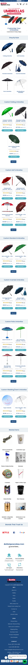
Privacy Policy (14, 621)
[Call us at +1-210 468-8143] (23, 4)
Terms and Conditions (14, 626)
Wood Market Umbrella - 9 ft (7, 366)
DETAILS (22, 1)
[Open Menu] (26, 4)
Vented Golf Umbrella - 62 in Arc (7, 215)
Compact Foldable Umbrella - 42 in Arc (7, 120)
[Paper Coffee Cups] (20, 474)
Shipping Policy (14, 629)
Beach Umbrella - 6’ (7, 339)
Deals (14, 598)
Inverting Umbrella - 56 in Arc (7, 298)
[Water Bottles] (7, 490)
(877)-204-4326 (16, 644)
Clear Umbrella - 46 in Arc (20, 408)
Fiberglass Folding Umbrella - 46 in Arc (21, 120)
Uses (14, 611)
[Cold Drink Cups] (20, 439)
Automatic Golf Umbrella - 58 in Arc (20, 189)
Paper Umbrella (7, 407)
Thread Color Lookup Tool (14, 606)
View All (13, 161)
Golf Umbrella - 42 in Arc (20, 215)
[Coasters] (7, 474)
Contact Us (14, 609)
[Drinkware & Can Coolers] (20, 506)
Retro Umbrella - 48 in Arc (7, 257)
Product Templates (14, 634)
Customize (7, 130)
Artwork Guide (14, 614)
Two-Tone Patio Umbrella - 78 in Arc (20, 340)
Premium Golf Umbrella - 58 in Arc (7, 189)
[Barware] (20, 457)
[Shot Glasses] (20, 490)
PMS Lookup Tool (14, 603)
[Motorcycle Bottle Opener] (7, 439)
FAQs (14, 595)
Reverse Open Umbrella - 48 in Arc (21, 298)
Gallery (14, 593)
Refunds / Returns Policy (14, 624)
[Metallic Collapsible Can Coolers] (7, 506)
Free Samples (14, 637)
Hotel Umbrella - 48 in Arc (20, 257)
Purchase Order (14, 632)
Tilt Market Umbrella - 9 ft (20, 366)
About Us (14, 590)
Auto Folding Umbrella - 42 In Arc (14, 147)
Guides (14, 601)
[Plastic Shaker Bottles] (7, 457)
